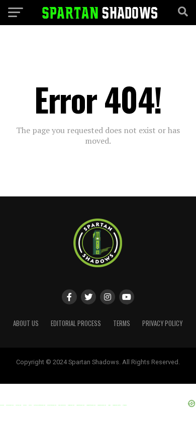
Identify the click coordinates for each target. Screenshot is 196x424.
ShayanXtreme (122, 370)
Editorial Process (76, 323)
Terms (121, 323)
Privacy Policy (162, 323)
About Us (26, 323)
